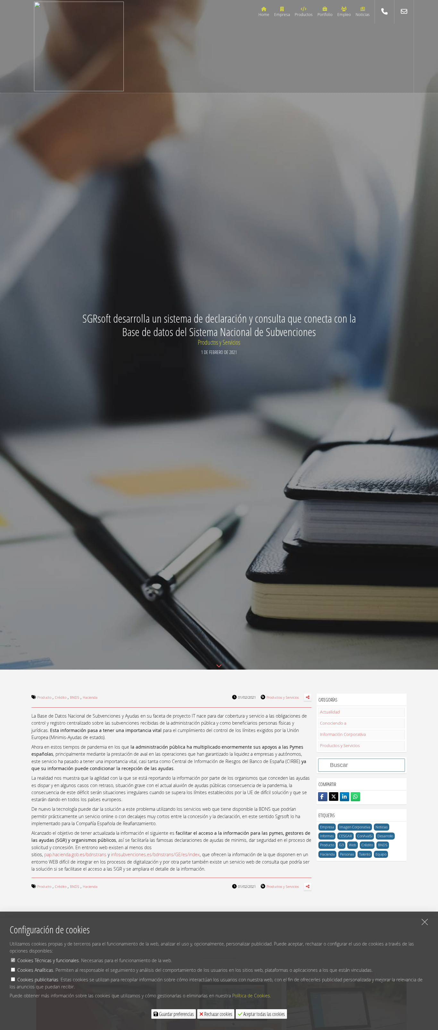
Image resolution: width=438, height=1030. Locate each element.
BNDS (382, 844)
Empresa (327, 827)
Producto (327, 844)
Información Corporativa (343, 734)
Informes (327, 835)
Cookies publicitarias (37, 980)
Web (352, 844)
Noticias (381, 827)
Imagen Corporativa (354, 827)
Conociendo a (333, 723)
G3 (341, 844)
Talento (364, 854)
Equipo (380, 854)
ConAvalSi (364, 835)
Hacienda (327, 854)
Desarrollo (385, 835)
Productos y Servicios (219, 342)
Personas (347, 854)
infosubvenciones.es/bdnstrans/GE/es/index (155, 854)
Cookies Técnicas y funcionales (48, 960)
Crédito (367, 844)
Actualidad (330, 712)
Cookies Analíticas (35, 970)
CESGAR (345, 835)
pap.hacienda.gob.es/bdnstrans (75, 854)
